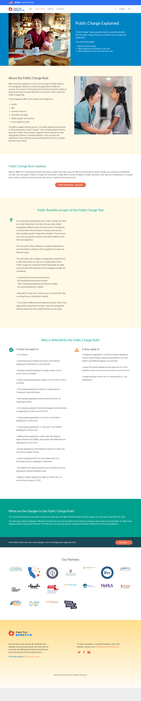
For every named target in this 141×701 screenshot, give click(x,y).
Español (122, 9)
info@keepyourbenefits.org (107, 647)
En (115, 9)
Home (30, 9)
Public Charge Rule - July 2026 (70, 185)
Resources (60, 9)
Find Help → (124, 542)
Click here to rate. (32, 656)
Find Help (51, 9)
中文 (129, 9)
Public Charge (40, 9)
